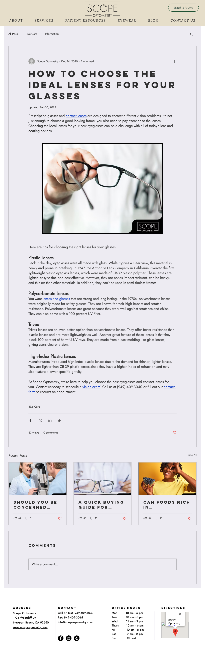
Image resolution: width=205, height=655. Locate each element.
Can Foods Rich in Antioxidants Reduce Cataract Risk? (166, 505)
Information (52, 34)
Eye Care (31, 34)
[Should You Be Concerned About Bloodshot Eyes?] (37, 478)
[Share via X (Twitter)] (40, 420)
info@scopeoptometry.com (75, 622)
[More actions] (174, 61)
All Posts (13, 34)
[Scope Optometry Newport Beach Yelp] (76, 638)
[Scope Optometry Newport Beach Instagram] (68, 638)
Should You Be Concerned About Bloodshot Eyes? (35, 505)
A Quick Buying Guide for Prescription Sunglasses (101, 505)
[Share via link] (60, 420)
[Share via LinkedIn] (50, 420)
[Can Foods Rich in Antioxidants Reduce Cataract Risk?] (167, 478)
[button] (16, 20)
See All (192, 455)
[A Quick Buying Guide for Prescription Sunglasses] (103, 478)
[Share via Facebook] (30, 420)
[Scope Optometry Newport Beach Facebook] (60, 638)
